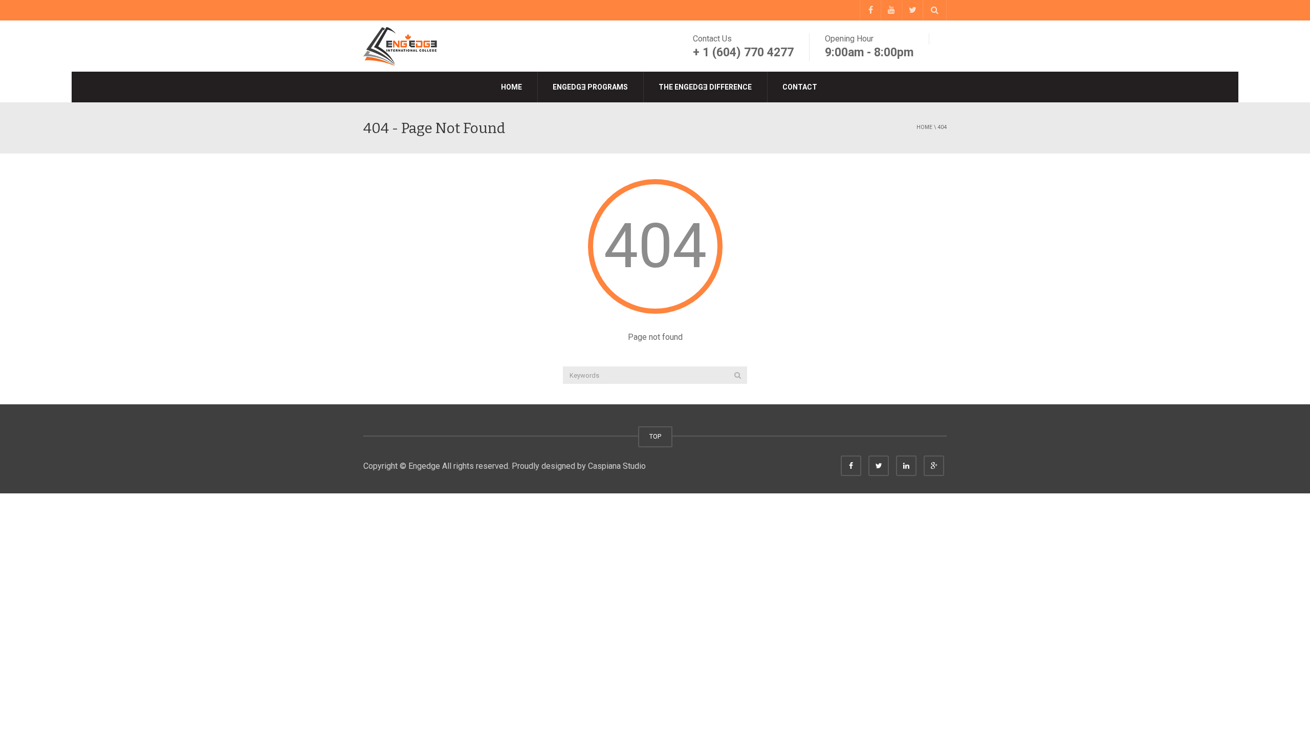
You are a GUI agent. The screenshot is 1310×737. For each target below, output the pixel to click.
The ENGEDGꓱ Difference (705, 87)
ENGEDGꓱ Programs (590, 87)
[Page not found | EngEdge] (401, 46)
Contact (799, 87)
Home (511, 87)
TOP (655, 436)
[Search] (737, 375)
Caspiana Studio (617, 466)
